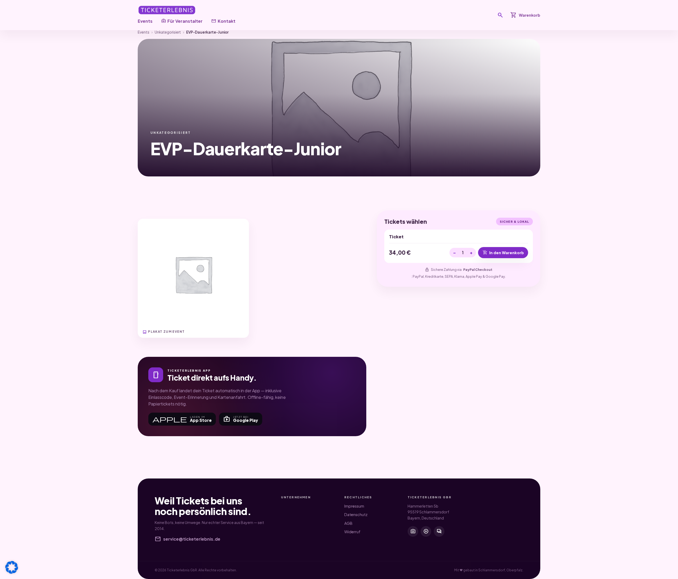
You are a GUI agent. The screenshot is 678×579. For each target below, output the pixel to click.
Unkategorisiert (168, 32)
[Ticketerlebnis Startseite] (167, 10)
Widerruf (352, 531)
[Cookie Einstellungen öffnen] (11, 567)
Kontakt (223, 21)
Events (145, 21)
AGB (348, 523)
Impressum (354, 506)
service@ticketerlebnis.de (187, 539)
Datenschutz (356, 514)
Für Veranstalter (182, 21)
